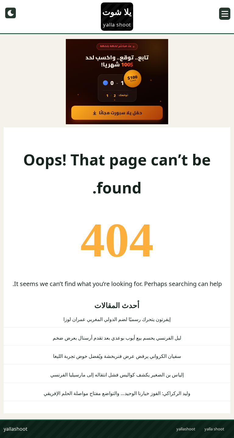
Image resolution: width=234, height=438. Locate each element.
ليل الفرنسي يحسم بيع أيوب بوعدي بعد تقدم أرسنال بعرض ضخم (117, 337)
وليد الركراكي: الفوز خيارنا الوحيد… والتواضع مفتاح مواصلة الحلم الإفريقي (117, 393)
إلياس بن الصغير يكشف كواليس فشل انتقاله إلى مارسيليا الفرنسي (117, 374)
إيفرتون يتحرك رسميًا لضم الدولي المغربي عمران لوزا (117, 319)
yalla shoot (214, 429)
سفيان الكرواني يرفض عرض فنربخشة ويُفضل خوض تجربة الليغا (117, 356)
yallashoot (185, 429)
